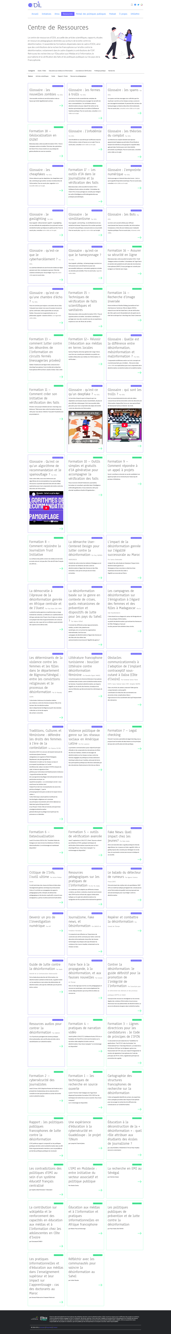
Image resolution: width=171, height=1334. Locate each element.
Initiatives (46, 13)
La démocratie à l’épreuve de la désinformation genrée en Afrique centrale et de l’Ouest (45, 599)
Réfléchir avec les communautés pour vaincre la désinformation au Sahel (82, 1267)
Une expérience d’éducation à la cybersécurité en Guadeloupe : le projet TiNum (84, 1130)
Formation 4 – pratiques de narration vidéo (84, 1028)
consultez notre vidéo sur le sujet (129, 108)
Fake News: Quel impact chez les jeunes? (119, 836)
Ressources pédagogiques (78, 76)
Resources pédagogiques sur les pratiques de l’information (84, 879)
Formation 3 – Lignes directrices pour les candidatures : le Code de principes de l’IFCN (124, 1030)
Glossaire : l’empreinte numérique (124, 172)
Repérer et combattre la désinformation (123, 919)
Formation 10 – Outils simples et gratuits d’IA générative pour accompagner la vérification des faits (84, 470)
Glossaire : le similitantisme (79, 216)
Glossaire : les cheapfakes (39, 172)
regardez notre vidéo (87, 230)
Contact (55, 1327)
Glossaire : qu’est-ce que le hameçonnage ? (85, 252)
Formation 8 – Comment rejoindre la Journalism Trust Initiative (45, 548)
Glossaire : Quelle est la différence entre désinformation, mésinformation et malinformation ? (123, 348)
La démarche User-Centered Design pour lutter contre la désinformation (84, 548)
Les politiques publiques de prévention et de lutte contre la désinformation (124, 1216)
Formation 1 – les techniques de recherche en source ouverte (83, 1082)
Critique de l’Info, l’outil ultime (42, 874)
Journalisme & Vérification (84, 70)
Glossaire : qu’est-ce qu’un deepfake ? (83, 392)
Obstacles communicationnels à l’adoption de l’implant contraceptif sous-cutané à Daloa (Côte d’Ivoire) (124, 668)
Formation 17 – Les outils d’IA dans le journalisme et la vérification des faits (83, 176)
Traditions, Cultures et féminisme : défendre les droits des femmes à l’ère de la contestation (45, 739)
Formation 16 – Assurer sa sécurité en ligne (124, 252)
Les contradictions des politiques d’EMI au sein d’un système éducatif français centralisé (45, 1177)
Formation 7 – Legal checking (122, 732)
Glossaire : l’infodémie (85, 131)
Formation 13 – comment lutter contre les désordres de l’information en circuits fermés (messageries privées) (45, 350)
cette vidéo (111, 365)
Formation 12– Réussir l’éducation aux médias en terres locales (85, 343)
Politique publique (100, 70)
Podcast (112, 13)
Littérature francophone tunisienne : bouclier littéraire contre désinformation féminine (85, 666)
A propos (42, 1327)
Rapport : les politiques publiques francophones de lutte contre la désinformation (46, 1130)
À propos (123, 13)
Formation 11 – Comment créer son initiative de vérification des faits (44, 396)
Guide (53, 76)
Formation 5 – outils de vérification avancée (85, 834)
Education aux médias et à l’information (61, 70)
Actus (57, 13)
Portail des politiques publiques (91, 13)
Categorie (31, 70)
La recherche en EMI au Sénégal (125, 1170)
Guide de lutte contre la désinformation (44, 966)
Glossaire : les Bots (122, 214)
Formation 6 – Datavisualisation (41, 834)
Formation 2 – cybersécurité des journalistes (41, 1080)
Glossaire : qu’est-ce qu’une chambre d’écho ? (45, 297)
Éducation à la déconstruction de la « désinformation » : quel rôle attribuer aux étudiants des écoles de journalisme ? (125, 1133)
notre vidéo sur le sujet (88, 144)
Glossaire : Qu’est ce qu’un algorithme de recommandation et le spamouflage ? (45, 468)
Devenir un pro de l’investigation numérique (42, 921)
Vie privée (49, 1327)
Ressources (68, 13)
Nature (30, 76)
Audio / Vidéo (42, 70)
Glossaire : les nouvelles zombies (42, 92)
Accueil (35, 13)
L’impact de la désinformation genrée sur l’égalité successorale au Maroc (124, 548)
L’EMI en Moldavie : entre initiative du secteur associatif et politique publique (83, 1175)
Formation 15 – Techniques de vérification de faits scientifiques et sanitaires (82, 301)
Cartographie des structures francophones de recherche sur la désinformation (120, 1084)
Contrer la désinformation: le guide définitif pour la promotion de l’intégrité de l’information (124, 975)
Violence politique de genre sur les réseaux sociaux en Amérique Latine (84, 737)
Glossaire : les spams (123, 90)
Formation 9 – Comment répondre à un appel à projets (122, 465)
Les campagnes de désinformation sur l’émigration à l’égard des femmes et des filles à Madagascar (123, 599)
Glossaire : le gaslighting (39, 216)
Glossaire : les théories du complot (124, 133)
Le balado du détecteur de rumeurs (124, 874)
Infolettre (135, 13)
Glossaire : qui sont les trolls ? (124, 392)
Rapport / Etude (63, 76)
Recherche (111, 70)
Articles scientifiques (42, 76)
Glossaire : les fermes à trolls (84, 92)
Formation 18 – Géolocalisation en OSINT (42, 135)
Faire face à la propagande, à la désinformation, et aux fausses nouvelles (85, 971)
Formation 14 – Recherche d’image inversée (121, 297)
